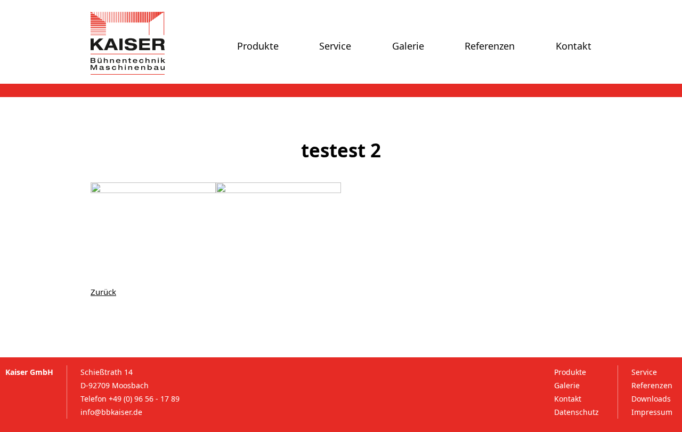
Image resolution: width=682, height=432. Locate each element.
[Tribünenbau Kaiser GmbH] (128, 43)
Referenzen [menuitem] (490, 45)
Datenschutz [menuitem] (576, 412)
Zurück (103, 291)
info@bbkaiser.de (111, 412)
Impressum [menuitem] (651, 412)
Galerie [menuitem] (408, 45)
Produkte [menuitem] (258, 45)
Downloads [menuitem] (651, 399)
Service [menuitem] (335, 45)
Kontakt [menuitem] (573, 45)
